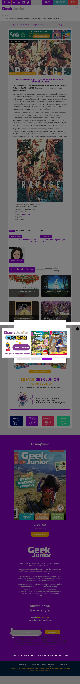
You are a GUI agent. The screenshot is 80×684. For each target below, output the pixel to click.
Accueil (13, 655)
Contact (66, 655)
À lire (44, 655)
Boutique (57, 655)
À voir (50, 655)
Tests (32, 655)
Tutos (38, 655)
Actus (20, 655)
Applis (26, 655)
